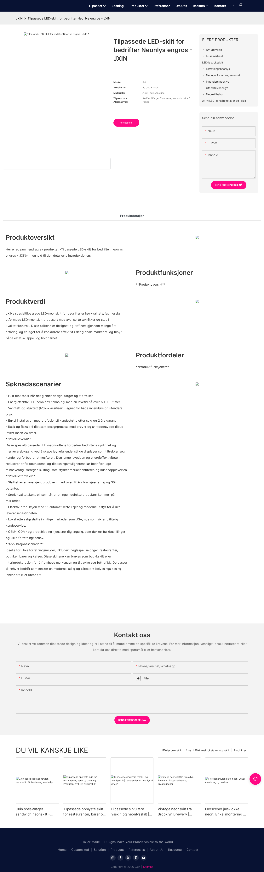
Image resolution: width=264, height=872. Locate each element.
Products (117, 850)
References (137, 850)
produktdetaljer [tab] (132, 216)
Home (62, 850)
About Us (156, 850)
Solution (100, 850)
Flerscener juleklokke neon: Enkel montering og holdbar (226, 812)
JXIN (19, 18)
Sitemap (148, 866)
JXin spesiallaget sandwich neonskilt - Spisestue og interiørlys (35, 812)
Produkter (240, 750)
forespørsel (126, 122)
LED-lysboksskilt (171, 750)
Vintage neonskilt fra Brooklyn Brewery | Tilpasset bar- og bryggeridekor (175, 812)
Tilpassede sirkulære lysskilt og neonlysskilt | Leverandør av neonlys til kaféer (131, 812)
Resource (175, 850)
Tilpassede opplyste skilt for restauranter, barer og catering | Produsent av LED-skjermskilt (84, 812)
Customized (80, 850)
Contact (192, 850)
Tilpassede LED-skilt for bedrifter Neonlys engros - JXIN (69, 18)
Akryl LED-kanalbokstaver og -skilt (208, 750)
